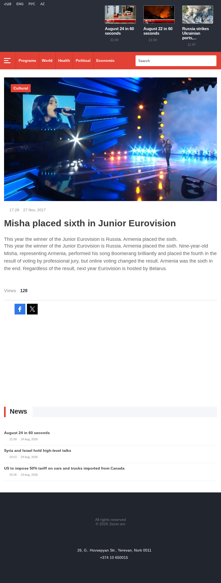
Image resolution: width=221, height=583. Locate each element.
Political (83, 60)
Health (64, 60)
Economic (105, 60)
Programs (27, 60)
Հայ (7, 4)
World (47, 60)
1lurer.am (117, 524)
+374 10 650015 (114, 557)
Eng (19, 4)
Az (42, 4)
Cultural (20, 88)
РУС (32, 4)
